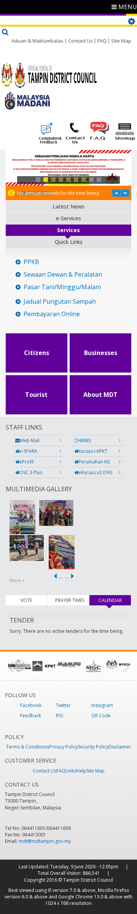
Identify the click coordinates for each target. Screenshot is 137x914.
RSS (59, 715)
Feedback (30, 715)
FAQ (102, 40)
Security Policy (93, 747)
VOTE (26, 600)
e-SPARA (28, 451)
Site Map (121, 40)
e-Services (68, 218)
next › (73, 576)
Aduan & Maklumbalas (37, 40)
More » (17, 580)
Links (70, 771)
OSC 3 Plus (30, 472)
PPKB (31, 262)
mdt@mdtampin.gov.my (45, 841)
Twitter (63, 705)
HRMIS (84, 440)
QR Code (101, 715)
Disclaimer (119, 747)
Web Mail (30, 440)
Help (81, 771)
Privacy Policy (63, 747)
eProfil (26, 462)
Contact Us (80, 40)
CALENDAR (115, 600)
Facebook (30, 705)
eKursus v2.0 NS (95, 472)
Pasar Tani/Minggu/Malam (62, 287)
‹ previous (54, 576)
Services (68, 230)
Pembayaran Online (52, 314)
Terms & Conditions (27, 747)
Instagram (102, 705)
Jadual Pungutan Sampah (60, 301)
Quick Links (69, 241)
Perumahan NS (94, 462)
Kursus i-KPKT (92, 451)
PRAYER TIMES (69, 600)
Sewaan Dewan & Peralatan (63, 274)
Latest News (68, 206)
